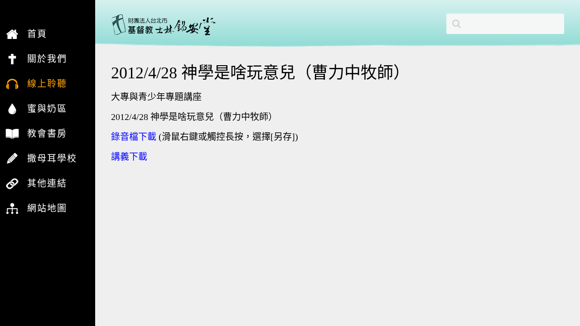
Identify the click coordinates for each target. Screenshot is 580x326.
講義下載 (129, 157)
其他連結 (47, 183)
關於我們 (47, 59)
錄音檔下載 (133, 137)
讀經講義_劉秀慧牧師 (46, 71)
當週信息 (33, 171)
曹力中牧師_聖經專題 (46, 71)
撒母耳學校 (52, 158)
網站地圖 (47, 208)
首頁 (37, 34)
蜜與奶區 (47, 109)
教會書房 (47, 134)
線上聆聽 (47, 84)
